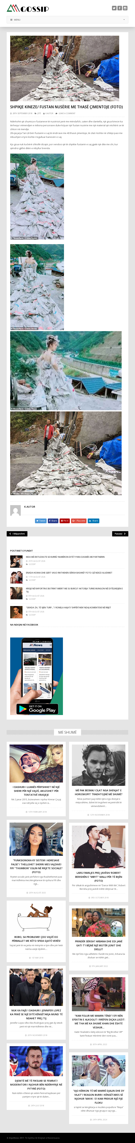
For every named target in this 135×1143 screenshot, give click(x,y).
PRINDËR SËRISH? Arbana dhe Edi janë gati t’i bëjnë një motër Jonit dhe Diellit (98, 945)
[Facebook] (119, 8)
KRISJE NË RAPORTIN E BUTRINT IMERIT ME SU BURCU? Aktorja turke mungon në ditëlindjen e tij (74, 590)
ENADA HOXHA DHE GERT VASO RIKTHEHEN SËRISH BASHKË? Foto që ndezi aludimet (69, 572)
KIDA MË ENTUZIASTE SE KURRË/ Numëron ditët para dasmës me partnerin (65, 556)
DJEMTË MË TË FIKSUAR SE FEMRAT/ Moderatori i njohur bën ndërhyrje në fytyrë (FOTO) (36, 1084)
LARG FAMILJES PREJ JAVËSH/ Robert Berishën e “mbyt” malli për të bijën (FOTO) (98, 876)
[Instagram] (125, 8)
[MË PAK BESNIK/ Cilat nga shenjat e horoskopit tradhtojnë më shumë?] (98, 765)
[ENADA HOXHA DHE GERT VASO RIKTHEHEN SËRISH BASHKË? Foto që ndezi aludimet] (16, 577)
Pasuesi (118, 533)
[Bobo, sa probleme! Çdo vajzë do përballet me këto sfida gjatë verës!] (36, 917)
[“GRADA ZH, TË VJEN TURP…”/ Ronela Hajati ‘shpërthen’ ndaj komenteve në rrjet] (16, 612)
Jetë (39, 113)
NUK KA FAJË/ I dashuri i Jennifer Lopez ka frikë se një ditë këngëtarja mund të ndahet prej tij (36, 1014)
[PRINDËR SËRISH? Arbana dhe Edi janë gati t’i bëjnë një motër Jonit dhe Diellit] (98, 922)
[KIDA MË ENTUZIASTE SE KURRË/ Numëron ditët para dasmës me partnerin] (16, 561)
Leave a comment (67, 113)
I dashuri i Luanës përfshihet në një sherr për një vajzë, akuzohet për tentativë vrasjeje (36, 791)
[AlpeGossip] (28, 8)
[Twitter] (114, 8)
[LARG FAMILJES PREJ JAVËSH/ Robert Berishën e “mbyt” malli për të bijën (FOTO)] (98, 847)
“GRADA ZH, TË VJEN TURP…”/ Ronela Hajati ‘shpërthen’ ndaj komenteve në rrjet (68, 607)
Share (54, 520)
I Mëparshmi (19, 533)
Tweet (42, 520)
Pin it (66, 520)
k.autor (49, 113)
